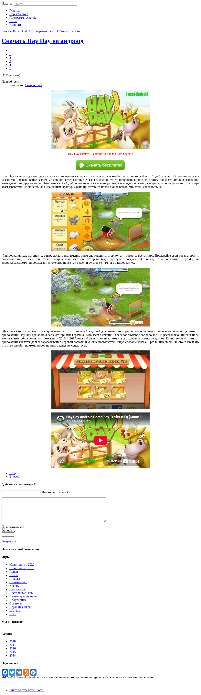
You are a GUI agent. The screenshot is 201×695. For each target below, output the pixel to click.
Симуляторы (33, 85)
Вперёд (14, 476)
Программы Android (45, 31)
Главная (7, 31)
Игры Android (22, 31)
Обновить (8, 530)
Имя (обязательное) (55, 492)
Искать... (7, 3)
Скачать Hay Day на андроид (43, 40)
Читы (64, 31)
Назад (13, 473)
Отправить (9, 541)
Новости (74, 31)
